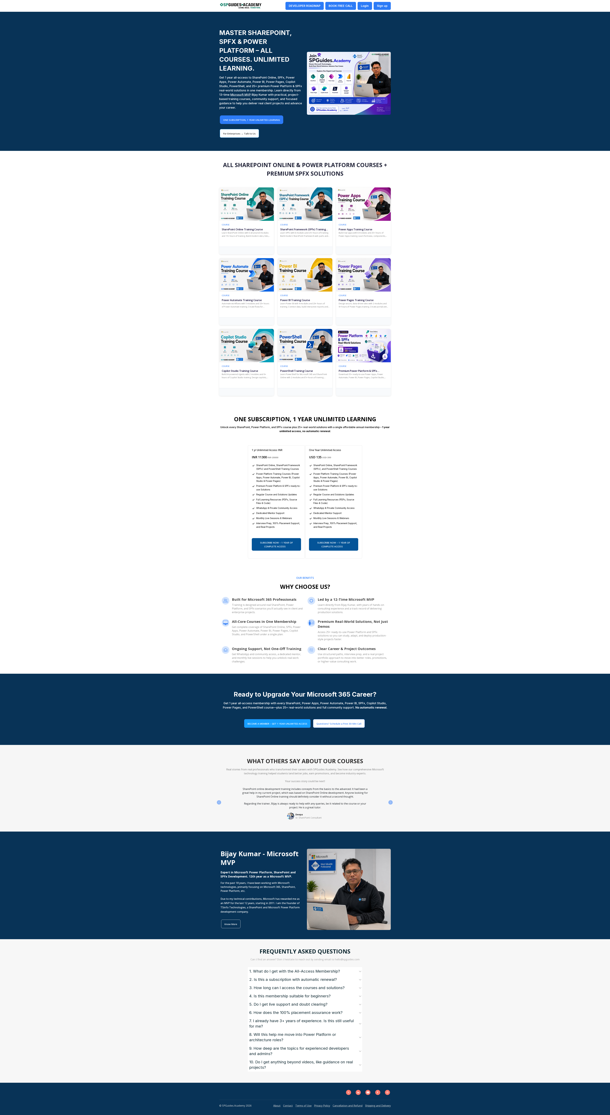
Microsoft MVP (240, 94)
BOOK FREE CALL (341, 5)
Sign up (382, 5)
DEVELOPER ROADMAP (304, 5)
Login (365, 5)
